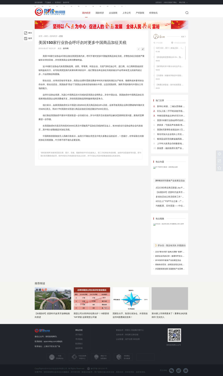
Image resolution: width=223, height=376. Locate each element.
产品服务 (48, 2)
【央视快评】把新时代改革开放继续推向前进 (171, 192)
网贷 (107, 6)
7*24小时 (159, 36)
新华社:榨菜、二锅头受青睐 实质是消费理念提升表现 (171, 106)
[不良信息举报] (219, 153)
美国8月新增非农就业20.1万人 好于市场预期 (171, 129)
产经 (86, 6)
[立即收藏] (219, 167)
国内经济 (86, 12)
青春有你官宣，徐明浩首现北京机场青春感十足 (174, 264)
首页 (40, 36)
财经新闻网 (38, 2)
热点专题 (160, 161)
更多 (182, 36)
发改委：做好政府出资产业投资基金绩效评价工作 (171, 148)
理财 (78, 6)
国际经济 (100, 12)
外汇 (64, 6)
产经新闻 (140, 12)
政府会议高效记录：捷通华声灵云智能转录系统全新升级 (177, 256)
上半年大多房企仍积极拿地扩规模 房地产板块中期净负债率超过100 (171, 143)
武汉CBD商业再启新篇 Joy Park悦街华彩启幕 (171, 187)
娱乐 (57, 6)
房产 (122, 6)
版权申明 (66, 2)
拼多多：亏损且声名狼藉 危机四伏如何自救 (171, 124)
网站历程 (79, 330)
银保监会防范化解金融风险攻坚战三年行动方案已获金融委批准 (171, 138)
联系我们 (58, 2)
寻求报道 (79, 339)
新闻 (42, 6)
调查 (100, 6)
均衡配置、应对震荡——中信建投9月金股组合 (171, 205)
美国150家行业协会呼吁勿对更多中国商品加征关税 (171, 120)
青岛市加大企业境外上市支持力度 (171, 134)
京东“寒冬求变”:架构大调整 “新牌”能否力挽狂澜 (174, 251)
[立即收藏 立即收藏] (219, 167)
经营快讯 (153, 12)
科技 (93, 6)
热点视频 (160, 218)
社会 (49, 6)
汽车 (115, 6)
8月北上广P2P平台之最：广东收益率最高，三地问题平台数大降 (171, 201)
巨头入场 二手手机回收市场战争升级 (171, 110)
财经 (35, 6)
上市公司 (126, 12)
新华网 (66, 48)
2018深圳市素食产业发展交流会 (168, 260)
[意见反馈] (219, 160)
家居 (71, 6)
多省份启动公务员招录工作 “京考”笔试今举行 (171, 196)
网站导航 (182, 2)
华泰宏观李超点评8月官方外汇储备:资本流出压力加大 (171, 115)
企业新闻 (113, 12)
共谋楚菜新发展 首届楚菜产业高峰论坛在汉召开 (174, 268)
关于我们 (79, 334)
